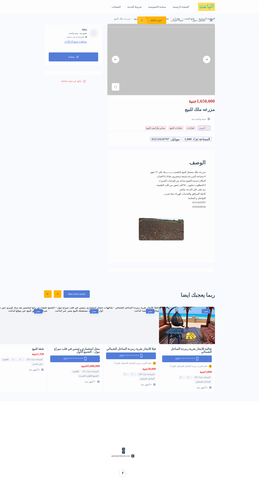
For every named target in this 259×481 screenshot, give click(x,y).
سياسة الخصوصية (157, 7)
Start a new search (76, 294)
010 (185, 358)
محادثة (71, 57)
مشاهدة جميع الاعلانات (75, 41)
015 (73, 358)
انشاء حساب (177, 20)
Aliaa (84, 29)
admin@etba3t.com (120, 456)
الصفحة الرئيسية (181, 7)
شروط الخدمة (134, 7)
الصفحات (116, 7)
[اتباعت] (206, 7)
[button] (120, 229)
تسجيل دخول (198, 20)
